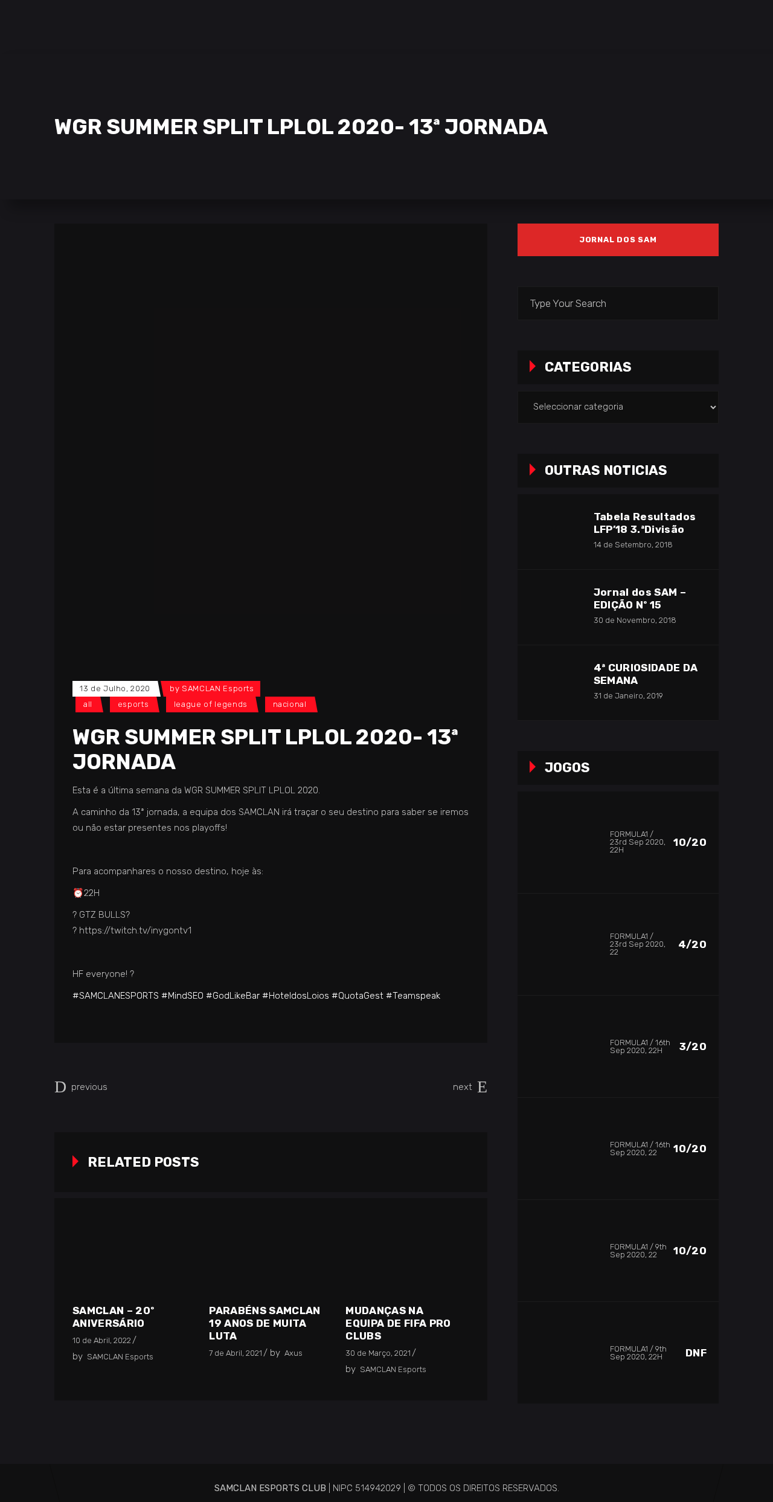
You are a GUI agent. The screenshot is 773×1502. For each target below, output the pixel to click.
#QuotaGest (357, 995)
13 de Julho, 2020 (115, 688)
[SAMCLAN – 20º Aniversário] (131, 1259)
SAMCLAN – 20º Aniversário (113, 1316)
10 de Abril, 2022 (101, 1340)
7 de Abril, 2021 (235, 1353)
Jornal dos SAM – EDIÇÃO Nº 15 (640, 598)
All (87, 704)
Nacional (290, 704)
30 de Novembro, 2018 (635, 620)
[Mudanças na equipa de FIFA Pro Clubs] (404, 1259)
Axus (293, 1353)
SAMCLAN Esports (218, 688)
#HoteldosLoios (295, 995)
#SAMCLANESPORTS (115, 995)
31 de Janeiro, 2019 (628, 695)
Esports (133, 704)
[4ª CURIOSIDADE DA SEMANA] (555, 682)
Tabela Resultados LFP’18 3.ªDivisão (645, 523)
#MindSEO (182, 995)
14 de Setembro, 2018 (633, 544)
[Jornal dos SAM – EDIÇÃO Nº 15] (555, 607)
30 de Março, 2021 (378, 1353)
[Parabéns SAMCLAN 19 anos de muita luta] (268, 1259)
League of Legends (211, 704)
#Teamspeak (413, 995)
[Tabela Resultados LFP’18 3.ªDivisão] (555, 531)
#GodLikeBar (233, 995)
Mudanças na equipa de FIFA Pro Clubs (398, 1323)
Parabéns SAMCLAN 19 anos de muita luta (264, 1323)
